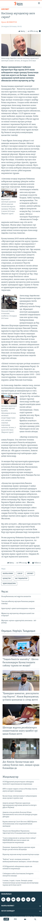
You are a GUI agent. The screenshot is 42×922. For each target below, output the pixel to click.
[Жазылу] (33, 899)
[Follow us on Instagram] (18, 899)
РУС (15, 919)
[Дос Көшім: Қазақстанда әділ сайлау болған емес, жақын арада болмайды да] (21, 748)
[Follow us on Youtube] (13, 899)
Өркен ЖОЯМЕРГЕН (9, 22)
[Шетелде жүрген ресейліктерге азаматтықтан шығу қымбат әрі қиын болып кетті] (21, 714)
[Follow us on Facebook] (3, 899)
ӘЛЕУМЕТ (5, 9)
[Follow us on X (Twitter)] (8, 899)
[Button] (21, 31)
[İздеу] (35, 919)
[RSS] (28, 899)
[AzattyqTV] (25, 919)
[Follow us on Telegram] (23, 899)
